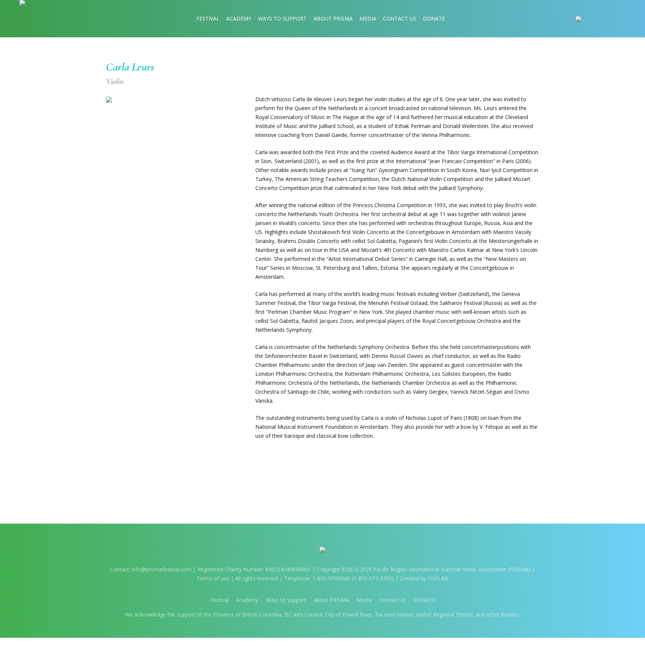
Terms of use (213, 578)
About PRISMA (331, 599)
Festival (219, 599)
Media (363, 599)
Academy (247, 599)
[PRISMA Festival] (322, 551)
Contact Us (392, 599)
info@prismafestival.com (161, 569)
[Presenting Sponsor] (601, 18)
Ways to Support (286, 599)
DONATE (424, 599)
